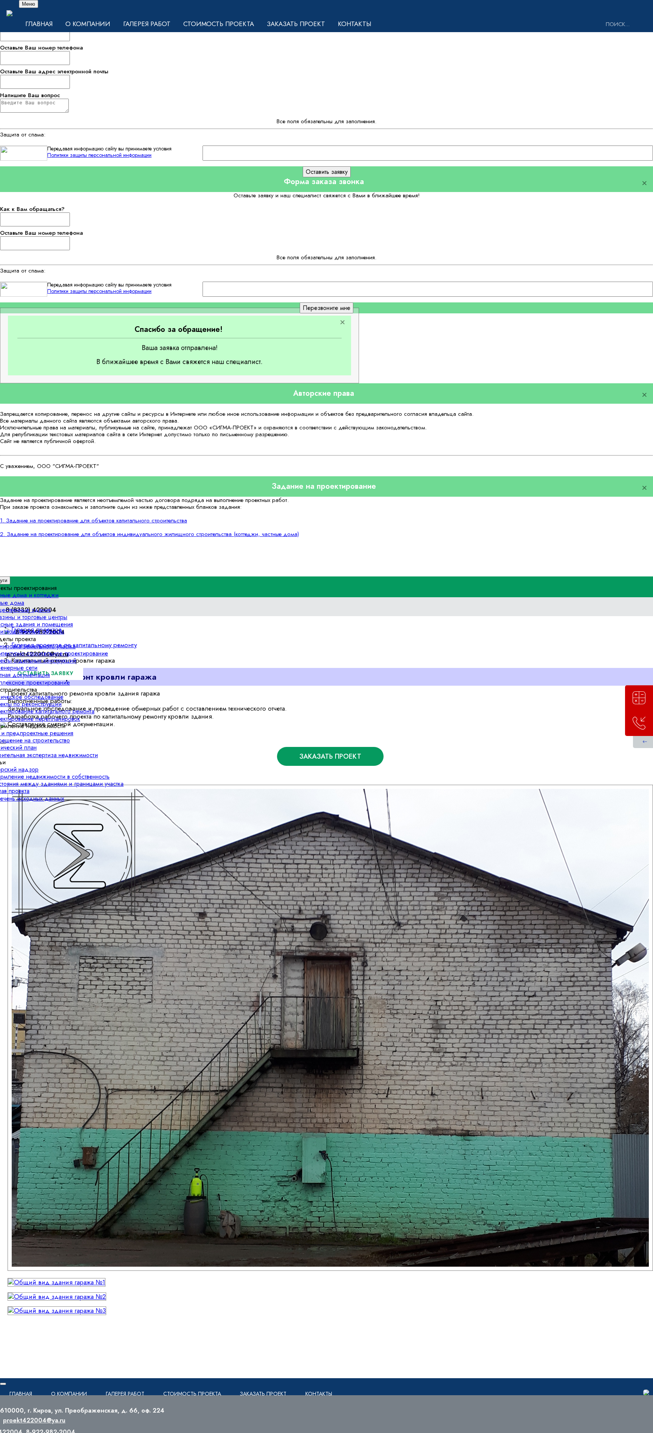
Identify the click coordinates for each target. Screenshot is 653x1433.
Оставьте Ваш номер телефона (41, 47)
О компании (87, 23)
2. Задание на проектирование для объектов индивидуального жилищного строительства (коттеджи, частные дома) (149, 534)
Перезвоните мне (326, 308)
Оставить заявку (327, 171)
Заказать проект (296, 23)
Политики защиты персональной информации (99, 155)
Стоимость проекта (218, 23)
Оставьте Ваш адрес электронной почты (54, 71)
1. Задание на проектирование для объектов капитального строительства (93, 520)
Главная (39, 23)
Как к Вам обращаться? (32, 209)
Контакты (354, 23)
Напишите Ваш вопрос (30, 95)
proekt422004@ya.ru (34, 1420)
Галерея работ (146, 23)
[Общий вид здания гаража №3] (57, 1310)
